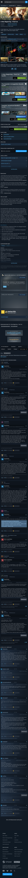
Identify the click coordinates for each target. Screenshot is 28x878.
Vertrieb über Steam (7, 842)
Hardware (16, 839)
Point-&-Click (11, 34)
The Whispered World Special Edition (12, 88)
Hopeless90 (6, 421)
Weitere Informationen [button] (21, 151)
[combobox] (14, 2)
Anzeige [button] (15, 349)
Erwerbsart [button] (13, 346)
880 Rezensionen (12, 612)
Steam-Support (17, 853)
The (21, 89)
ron (4, 482)
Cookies (4, 856)
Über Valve (16, 835)
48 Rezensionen (12, 576)
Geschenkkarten (6, 844)
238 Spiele (5, 389)
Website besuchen (5, 163)
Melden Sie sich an (5, 64)
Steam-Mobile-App (7, 874)
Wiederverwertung (18, 842)
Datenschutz (5, 849)
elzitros (5, 510)
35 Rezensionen (6, 536)
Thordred (6, 575)
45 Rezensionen (6, 422)
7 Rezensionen (11, 456)
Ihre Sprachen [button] (6, 353)
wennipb (5, 388)
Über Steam (5, 835)
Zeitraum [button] (3, 349)
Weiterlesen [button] (23, 412)
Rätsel (21, 34)
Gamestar (6, 187)
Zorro (5, 611)
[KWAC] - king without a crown (10, 535)
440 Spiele (5, 456)
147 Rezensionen (12, 389)
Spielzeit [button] (9, 349)
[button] (4, 5)
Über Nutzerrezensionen (5, 326)
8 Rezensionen (6, 511)
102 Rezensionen (7, 483)
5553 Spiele (6, 576)
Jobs (15, 837)
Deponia (10, 86)
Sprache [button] (19, 346)
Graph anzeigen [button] (22, 349)
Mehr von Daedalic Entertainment (15, 275)
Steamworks (5, 839)
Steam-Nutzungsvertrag (7, 837)
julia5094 (6, 362)
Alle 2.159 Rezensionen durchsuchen (14, 819)
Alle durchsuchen (22, 124)
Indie (17, 34)
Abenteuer (3, 34)
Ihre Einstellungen (14, 326)
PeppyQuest (6, 556)
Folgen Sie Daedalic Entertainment (14, 282)
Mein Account (17, 856)
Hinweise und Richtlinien (7, 853)
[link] (13, 119)
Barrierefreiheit (5, 851)
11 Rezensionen (6, 363)
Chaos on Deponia (16, 86)
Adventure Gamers (7, 193)
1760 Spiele (6, 612)
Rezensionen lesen (11, 312)
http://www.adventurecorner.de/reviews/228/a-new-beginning (15, 180)
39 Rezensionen (11, 557)
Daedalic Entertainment (12, 23)
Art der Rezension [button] (4, 346)
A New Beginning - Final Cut (14, 89)
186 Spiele (5, 557)
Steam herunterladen (18, 849)
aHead (5, 454)
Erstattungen (5, 858)
